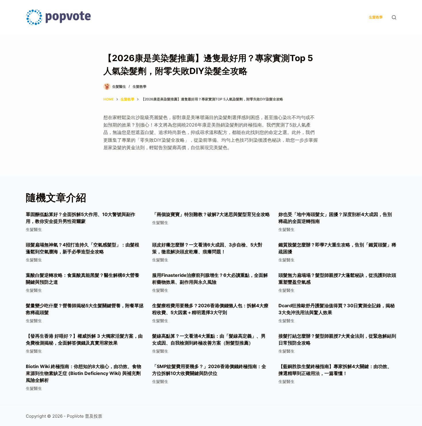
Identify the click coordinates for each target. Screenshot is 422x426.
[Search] (394, 17)
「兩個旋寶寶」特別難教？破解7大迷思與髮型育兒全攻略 (211, 214)
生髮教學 (376, 17)
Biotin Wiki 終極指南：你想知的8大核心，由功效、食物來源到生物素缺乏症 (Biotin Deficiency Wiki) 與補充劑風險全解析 (83, 373)
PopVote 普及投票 (84, 416)
